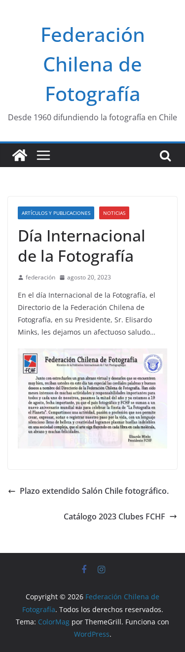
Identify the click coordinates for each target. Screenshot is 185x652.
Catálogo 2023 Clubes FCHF (114, 516)
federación (40, 277)
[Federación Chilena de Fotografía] (20, 155)
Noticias (114, 212)
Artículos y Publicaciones (56, 212)
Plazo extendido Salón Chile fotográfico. (94, 490)
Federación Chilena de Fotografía (92, 64)
